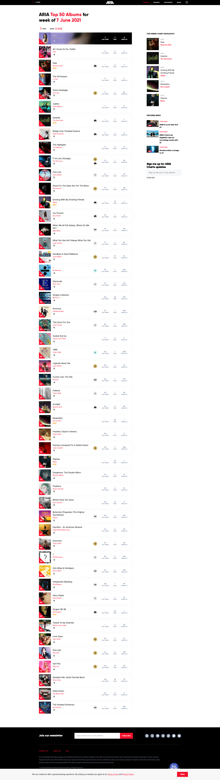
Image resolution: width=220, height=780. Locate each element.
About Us (57, 751)
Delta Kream (58, 690)
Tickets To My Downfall (63, 622)
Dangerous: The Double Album (67, 472)
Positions (57, 486)
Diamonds (57, 281)
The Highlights (59, 144)
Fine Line (57, 171)
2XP (95, 516)
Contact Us (43, 751)
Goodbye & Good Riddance (65, 253)
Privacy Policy (128, 774)
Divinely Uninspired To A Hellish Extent (70, 445)
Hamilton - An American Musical (67, 526)
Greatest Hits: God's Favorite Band (68, 677)
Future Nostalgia (60, 89)
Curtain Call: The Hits (62, 376)
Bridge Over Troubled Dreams (66, 130)
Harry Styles (58, 595)
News (179, 2)
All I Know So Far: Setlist (64, 49)
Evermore (57, 540)
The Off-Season (60, 76)
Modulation (58, 417)
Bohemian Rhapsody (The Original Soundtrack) (68, 513)
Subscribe (126, 736)
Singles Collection (61, 294)
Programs (168, 2)
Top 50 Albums (66, 15)
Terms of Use (113, 774)
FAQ (67, 751)
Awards (156, 2)
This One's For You (61, 322)
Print (44, 28)
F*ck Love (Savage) (62, 158)
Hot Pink (56, 663)
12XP (95, 380)
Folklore (56, 390)
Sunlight (56, 404)
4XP (95, 571)
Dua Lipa (57, 649)
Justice (56, 103)
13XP (95, 311)
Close (182, 774)
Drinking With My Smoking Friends (68, 199)
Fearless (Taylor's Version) (65, 431)
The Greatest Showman (63, 704)
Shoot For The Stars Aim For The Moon (71, 185)
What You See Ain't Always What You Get (72, 240)
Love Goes (58, 636)
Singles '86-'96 (59, 609)
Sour (55, 35)
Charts (146, 2)
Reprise (56, 458)
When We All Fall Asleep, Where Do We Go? (71, 226)
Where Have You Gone (63, 499)
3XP (95, 229)
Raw (55, 62)
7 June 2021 (68, 20)
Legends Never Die (61, 363)
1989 (55, 349)
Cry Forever (58, 212)
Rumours (57, 308)
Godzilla (56, 117)
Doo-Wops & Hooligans (63, 567)
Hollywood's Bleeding (62, 581)
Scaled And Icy (59, 335)
